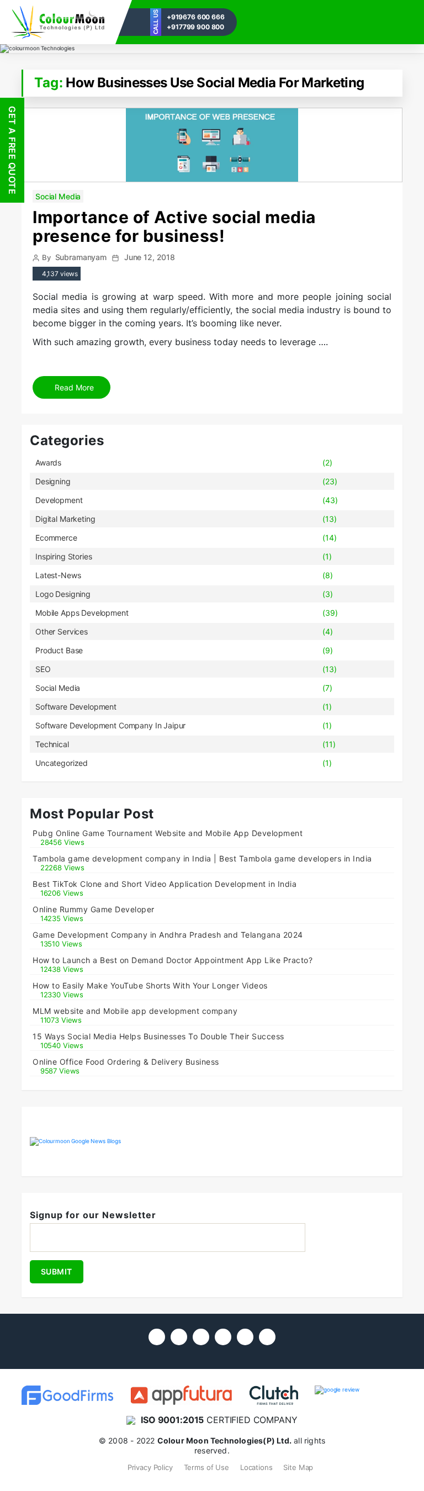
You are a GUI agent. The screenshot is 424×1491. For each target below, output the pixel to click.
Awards (48, 462)
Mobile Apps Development (82, 612)
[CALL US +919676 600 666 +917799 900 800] (57, 22)
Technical (52, 744)
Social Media (58, 196)
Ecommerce (56, 537)
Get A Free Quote (12, 150)
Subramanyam (81, 257)
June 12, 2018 (149, 257)
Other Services (61, 631)
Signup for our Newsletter (93, 1214)
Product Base (59, 650)
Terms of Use (206, 1467)
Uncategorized (61, 763)
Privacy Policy (150, 1467)
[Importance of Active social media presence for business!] (212, 144)
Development (58, 500)
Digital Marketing (65, 519)
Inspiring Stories (63, 556)
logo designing (63, 594)
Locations (256, 1467)
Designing (53, 481)
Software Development (75, 706)
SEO (43, 669)
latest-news (58, 575)
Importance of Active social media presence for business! (174, 226)
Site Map (298, 1467)
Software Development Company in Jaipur (110, 725)
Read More (73, 387)
